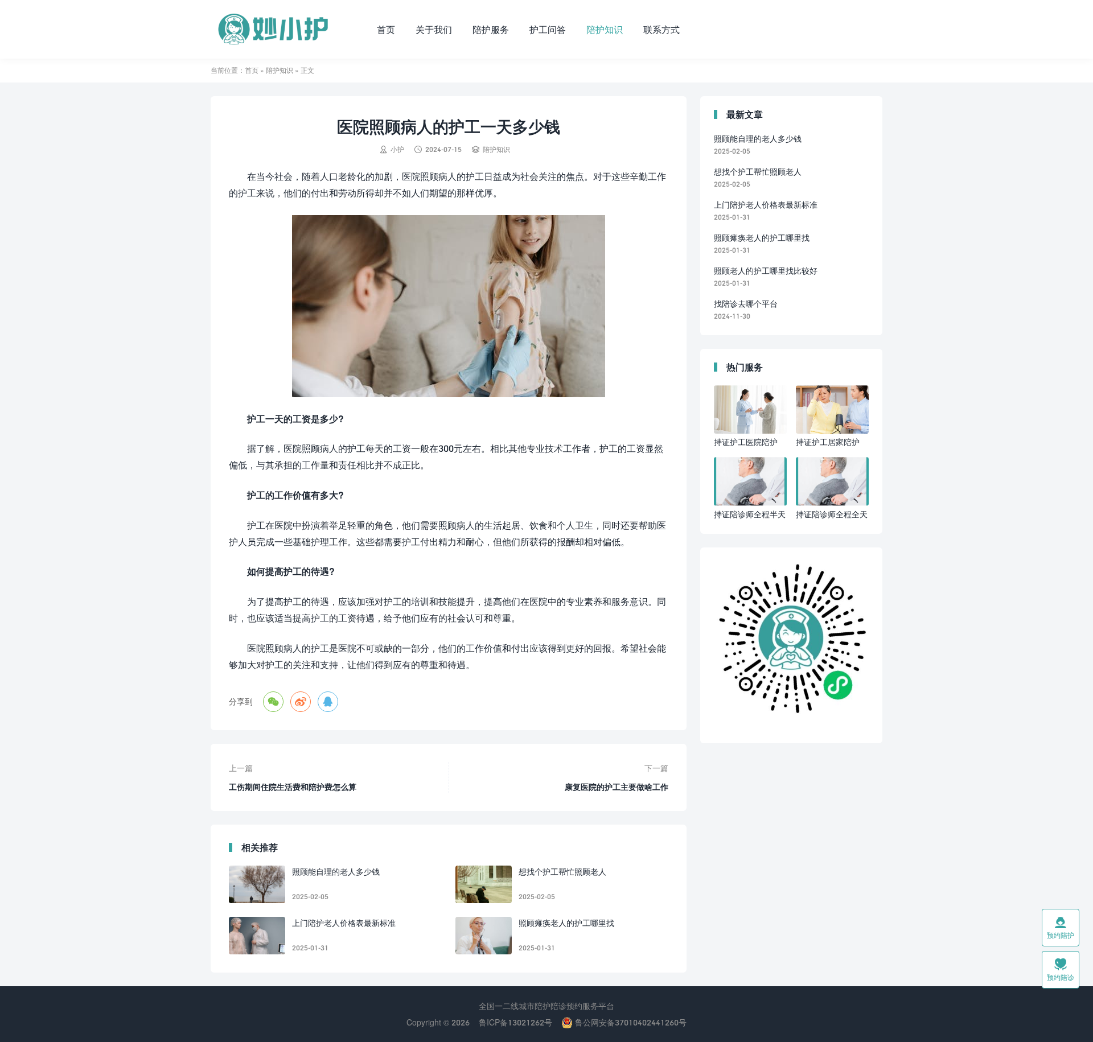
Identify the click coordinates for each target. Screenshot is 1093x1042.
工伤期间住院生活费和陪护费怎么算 (292, 787)
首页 (386, 29)
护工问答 (547, 29)
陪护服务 (490, 29)
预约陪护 (1060, 928)
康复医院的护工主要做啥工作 (616, 787)
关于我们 (434, 29)
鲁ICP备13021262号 (515, 1022)
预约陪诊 (1060, 970)
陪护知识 (604, 29)
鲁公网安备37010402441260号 (630, 1022)
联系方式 (661, 29)
